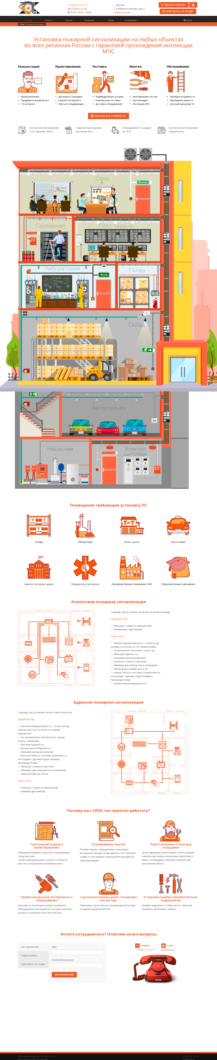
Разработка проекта (69, 100)
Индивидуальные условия (109, 96)
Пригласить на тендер (179, 11)
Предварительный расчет (35, 100)
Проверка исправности (182, 96)
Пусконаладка (140, 100)
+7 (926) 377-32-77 (77, 5)
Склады (39, 541)
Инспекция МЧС (141, 103)
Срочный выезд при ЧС (182, 103)
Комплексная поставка (107, 100)
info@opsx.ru (77, 8)
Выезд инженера (30, 96)
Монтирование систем (145, 96)
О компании (131, 20)
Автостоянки (178, 541)
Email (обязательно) (63, 959)
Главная (28, 20)
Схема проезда (122, 12)
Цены (111, 20)
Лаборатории (85, 541)
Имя (54, 946)
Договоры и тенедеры (70, 96)
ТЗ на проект (28, 103)
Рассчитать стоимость (110, 115)
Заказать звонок (175, 4)
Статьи (68, 20)
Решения (89, 20)
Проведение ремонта (181, 100)
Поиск (189, 20)
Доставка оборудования (108, 103)
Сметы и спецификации (70, 103)
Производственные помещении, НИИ (132, 584)
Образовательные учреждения (178, 584)
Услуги (48, 20)
